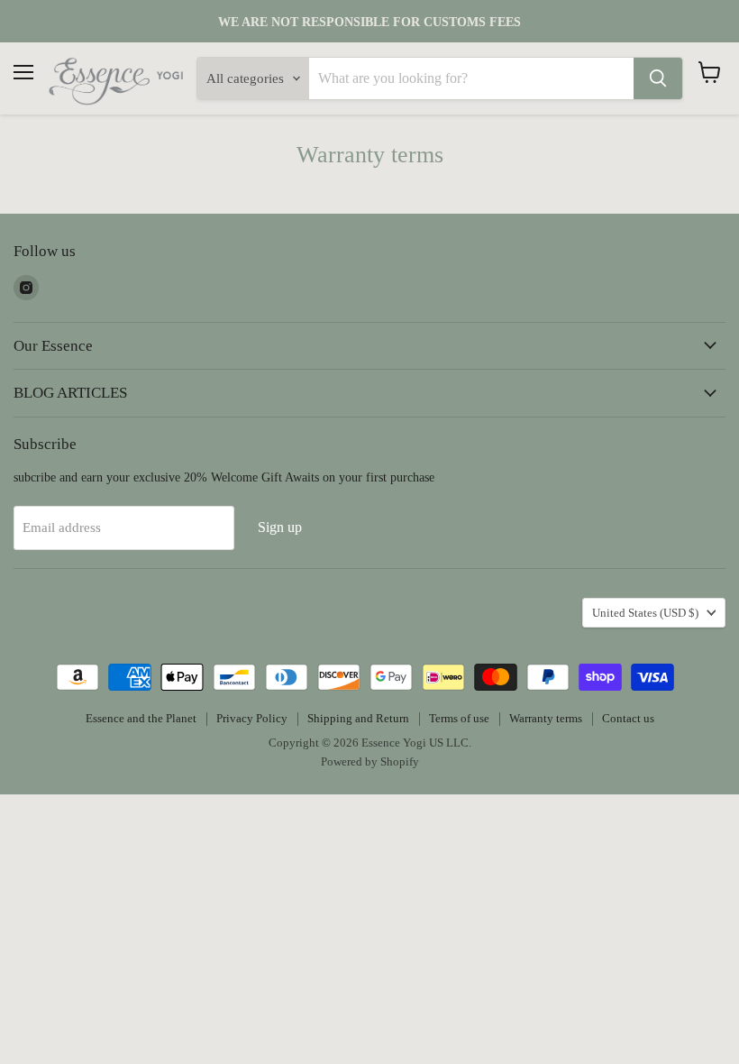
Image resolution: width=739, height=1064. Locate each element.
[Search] (658, 78)
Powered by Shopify (370, 761)
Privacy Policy (251, 718)
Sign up (280, 527)
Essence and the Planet (141, 718)
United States (645, 612)
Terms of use (459, 718)
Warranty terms (545, 718)
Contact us (628, 718)
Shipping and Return (358, 718)
